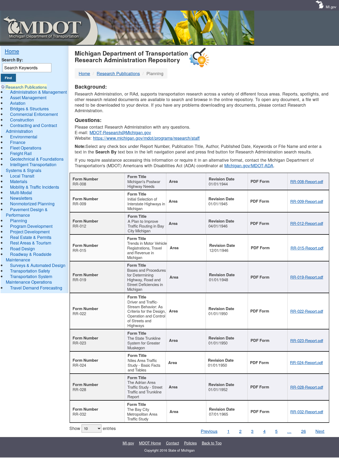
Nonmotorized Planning (32, 204)
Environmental (23, 137)
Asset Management (28, 97)
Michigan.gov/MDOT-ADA (248, 165)
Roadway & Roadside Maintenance (28, 257)
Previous (209, 431)
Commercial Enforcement (34, 114)
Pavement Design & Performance (27, 212)
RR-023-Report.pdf (306, 340)
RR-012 (79, 226)
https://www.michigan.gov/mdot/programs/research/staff (146, 138)
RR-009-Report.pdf (306, 201)
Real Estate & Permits (30, 237)
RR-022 (79, 313)
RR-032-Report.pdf (306, 411)
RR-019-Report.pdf (306, 277)
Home (12, 51)
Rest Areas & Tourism (30, 243)
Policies (190, 443)
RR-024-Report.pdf (306, 362)
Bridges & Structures (29, 109)
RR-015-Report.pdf (307, 248)
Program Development (31, 226)
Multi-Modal (21, 192)
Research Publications (26, 87)
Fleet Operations (25, 148)
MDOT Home (150, 443)
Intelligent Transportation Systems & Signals (31, 167)
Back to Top (212, 443)
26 (303, 431)
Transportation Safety (30, 271)
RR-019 (79, 279)
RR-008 (79, 184)
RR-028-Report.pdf (306, 387)
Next (319, 431)
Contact (172, 443)
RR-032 (79, 414)
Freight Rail (21, 153)
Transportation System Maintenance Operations (29, 279)
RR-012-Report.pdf (306, 223)
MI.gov (331, 6)
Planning (18, 220)
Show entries (92, 428)
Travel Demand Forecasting (36, 288)
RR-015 (79, 250)
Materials (18, 181)
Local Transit (22, 176)
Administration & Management (38, 92)
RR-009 (79, 203)
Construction (22, 120)
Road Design (22, 249)
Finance (17, 142)
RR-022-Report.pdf (306, 311)
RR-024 (79, 365)
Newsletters (21, 198)
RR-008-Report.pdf (306, 181)
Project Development (30, 232)
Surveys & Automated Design (37, 265)
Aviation (17, 103)
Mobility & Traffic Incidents (34, 187)
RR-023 (79, 343)
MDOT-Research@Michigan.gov (120, 132)
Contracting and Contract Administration (31, 128)
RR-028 (79, 389)
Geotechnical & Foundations (37, 159)
